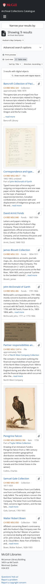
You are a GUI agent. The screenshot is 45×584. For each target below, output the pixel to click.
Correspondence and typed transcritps (19, 171)
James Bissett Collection (16, 250)
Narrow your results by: (22, 25)
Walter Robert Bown (14, 518)
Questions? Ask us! (9, 576)
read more (10, 116)
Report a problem (9, 579)
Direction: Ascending (32, 64)
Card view (9, 59)
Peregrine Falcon (12, 436)
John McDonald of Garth (21, 181)
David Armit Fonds (13, 213)
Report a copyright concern (13, 582)
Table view (21, 59)
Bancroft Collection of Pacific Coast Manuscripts (19, 83)
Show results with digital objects (27, 75)
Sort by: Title (14, 64)
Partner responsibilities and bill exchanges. (19, 345)
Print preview (10, 55)
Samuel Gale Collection (16, 478)
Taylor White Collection (20, 443)
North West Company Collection (24, 355)
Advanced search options (17, 47)
